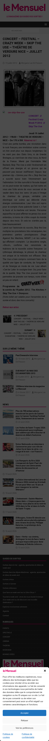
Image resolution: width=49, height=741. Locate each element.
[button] (45, 670)
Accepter (25, 713)
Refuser (24, 720)
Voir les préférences (24, 728)
